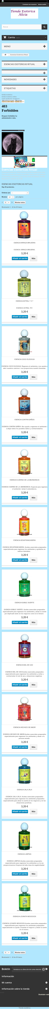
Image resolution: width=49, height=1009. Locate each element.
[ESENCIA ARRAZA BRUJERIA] (24, 225)
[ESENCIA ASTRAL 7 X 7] (24, 283)
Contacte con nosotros (30, 4)
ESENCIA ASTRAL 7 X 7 (24, 301)
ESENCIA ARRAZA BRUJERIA (24, 243)
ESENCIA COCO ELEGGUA (24, 359)
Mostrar (4, 197)
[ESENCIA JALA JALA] (24, 772)
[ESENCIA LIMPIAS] (24, 836)
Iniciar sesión (42, 4)
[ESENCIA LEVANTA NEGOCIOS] (24, 898)
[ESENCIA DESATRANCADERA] (24, 522)
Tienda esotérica (24, 1008)
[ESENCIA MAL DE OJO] (24, 647)
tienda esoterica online (9, 97)
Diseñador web (44, 994)
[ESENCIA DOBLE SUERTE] (24, 585)
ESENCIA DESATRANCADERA (24, 540)
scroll (2, 992)
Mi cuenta (7, 982)
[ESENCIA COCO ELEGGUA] (24, 341)
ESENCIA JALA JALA (24, 790)
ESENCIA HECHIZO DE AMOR (24, 727)
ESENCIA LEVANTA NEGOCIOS (24, 916)
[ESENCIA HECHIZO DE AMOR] (24, 709)
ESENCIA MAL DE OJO (24, 665)
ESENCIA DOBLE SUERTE (24, 602)
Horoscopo (21, 130)
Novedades (10, 79)
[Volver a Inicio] (5, 54)
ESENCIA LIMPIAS (24, 854)
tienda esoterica (7, 95)
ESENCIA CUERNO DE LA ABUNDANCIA (24, 480)
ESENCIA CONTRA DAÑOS (24, 420)
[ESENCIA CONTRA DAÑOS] (24, 402)
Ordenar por (6, 193)
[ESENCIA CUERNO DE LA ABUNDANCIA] (24, 462)
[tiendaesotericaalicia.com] (24, 13)
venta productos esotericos (11, 99)
